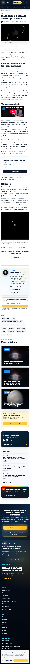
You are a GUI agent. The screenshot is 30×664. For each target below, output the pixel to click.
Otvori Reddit (10, 495)
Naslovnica (3, 10)
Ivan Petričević (15, 273)
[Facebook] (11, 292)
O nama (4, 633)
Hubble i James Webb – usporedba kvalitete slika (14, 247)
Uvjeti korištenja (7, 649)
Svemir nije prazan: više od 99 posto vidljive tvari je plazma (15, 467)
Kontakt (4, 630)
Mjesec (16, 7)
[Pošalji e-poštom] (16, 48)
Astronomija (6, 590)
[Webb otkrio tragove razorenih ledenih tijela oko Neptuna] (15, 356)
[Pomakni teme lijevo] (2, 7)
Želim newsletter (15, 171)
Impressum (5, 640)
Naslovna (5, 617)
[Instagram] (18, 292)
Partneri (4, 627)
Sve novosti (6, 482)
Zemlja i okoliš (6, 609)
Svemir (8, 10)
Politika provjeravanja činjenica (11, 646)
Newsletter (5, 625)
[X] (14, 292)
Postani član (13, 528)
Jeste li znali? (6, 598)
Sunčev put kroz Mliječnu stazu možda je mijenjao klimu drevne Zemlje (14, 476)
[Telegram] (18, 559)
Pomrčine (5, 619)
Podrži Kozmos (14, 423)
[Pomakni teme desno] (28, 7)
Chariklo (22, 73)
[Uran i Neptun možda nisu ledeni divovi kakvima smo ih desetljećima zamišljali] (15, 377)
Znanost (4, 593)
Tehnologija (5, 595)
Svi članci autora (14, 289)
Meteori (9, 7)
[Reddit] (21, 559)
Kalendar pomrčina (15, 444)
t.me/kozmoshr (15, 257)
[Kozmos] (6, 2)
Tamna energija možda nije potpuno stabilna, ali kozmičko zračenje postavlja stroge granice (14, 458)
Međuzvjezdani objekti (9, 601)
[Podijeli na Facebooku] (3, 48)
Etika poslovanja (7, 643)
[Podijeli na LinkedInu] (12, 48)
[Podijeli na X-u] (7, 48)
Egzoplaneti (24, 7)
